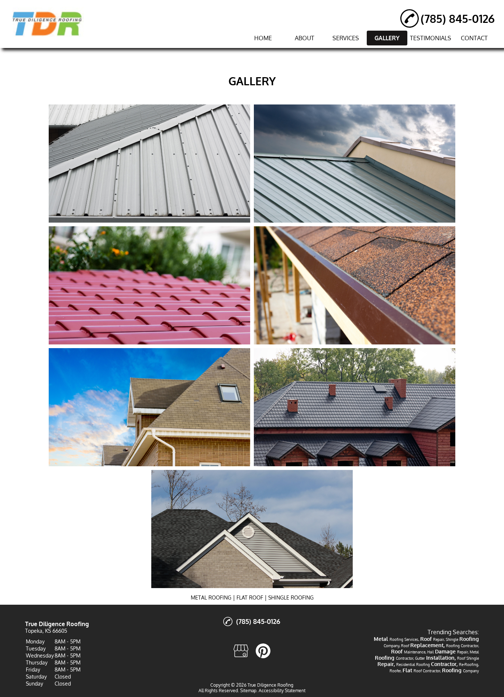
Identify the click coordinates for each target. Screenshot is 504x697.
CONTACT (474, 38)
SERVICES (345, 38)
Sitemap (248, 690)
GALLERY (387, 38)
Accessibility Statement (282, 690)
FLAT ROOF (250, 597)
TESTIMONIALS (430, 38)
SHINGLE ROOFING (291, 597)
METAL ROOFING (211, 597)
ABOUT (304, 38)
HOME (263, 38)
